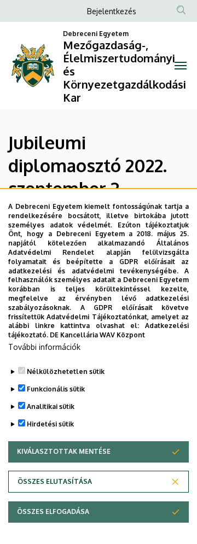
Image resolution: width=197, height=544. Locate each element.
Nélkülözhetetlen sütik (66, 371)
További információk (44, 347)
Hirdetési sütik (50, 424)
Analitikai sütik (50, 406)
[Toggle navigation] (180, 65)
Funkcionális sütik (56, 389)
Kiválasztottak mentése (64, 451)
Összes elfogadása (53, 511)
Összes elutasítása (55, 481)
